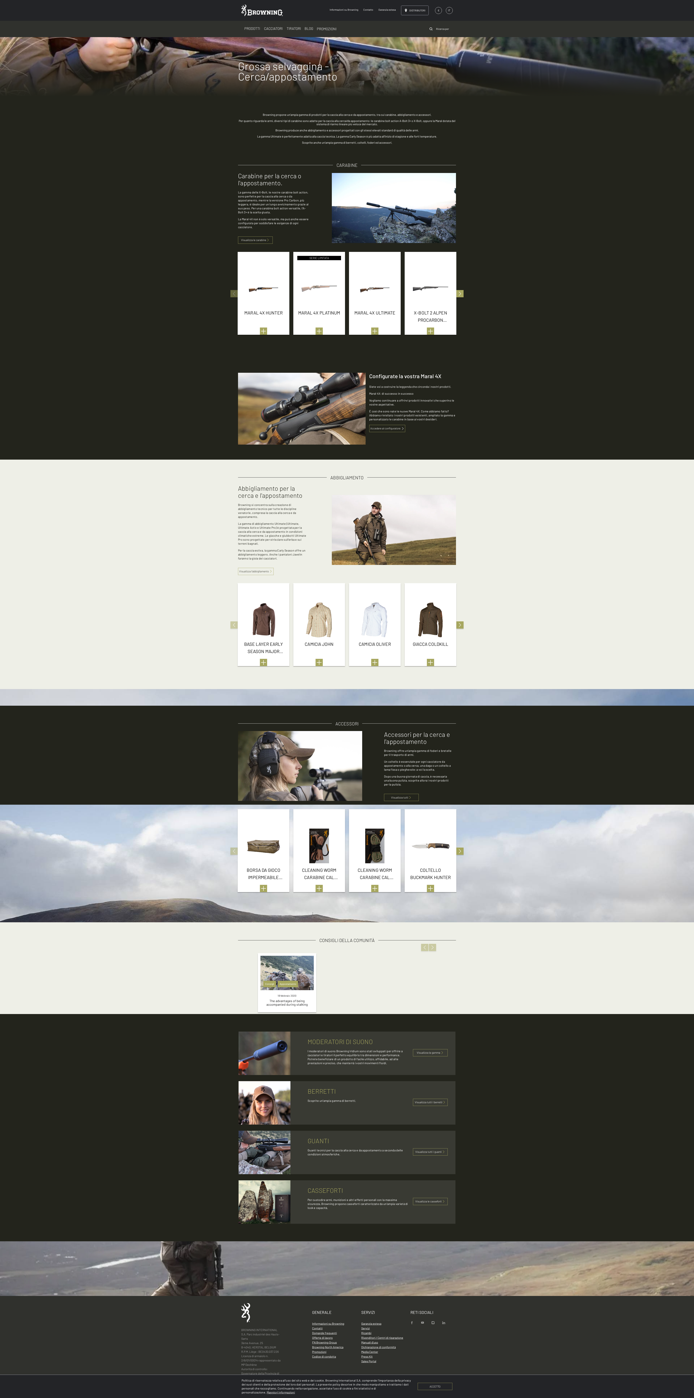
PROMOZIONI (327, 29)
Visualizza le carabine (253, 240)
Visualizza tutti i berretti (428, 1102)
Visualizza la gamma (428, 1052)
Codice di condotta (324, 1356)
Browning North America (327, 1347)
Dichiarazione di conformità (378, 1347)
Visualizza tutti (399, 797)
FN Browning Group (324, 1342)
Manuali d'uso (369, 1342)
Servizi (365, 1328)
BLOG (309, 28)
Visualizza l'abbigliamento (254, 571)
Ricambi (366, 1333)
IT (449, 10)
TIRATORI (294, 28)
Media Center (369, 1351)
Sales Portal (368, 1361)
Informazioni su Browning (328, 1323)
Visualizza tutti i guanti (428, 1151)
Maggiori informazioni (281, 1392)
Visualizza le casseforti (428, 1201)
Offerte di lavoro (322, 1337)
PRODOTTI (252, 28)
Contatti (317, 1328)
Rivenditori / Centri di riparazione (382, 1337)
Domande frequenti (324, 1333)
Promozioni (319, 1351)
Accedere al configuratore (385, 428)
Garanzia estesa (371, 1323)
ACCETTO (435, 1386)
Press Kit (367, 1356)
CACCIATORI (273, 28)
